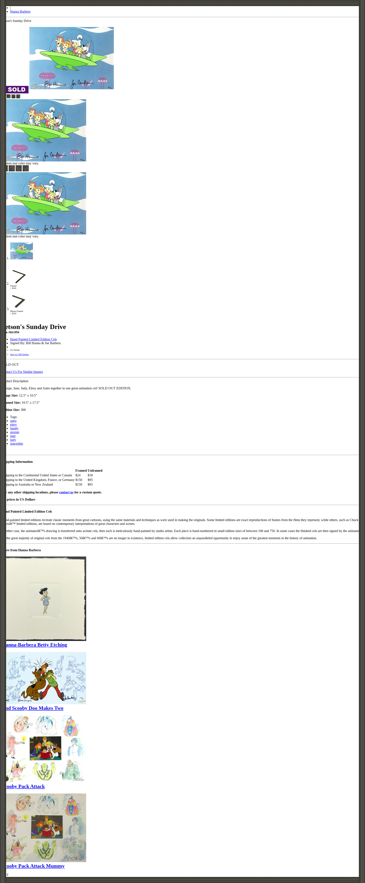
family (14, 428)
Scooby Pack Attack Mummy (33, 866)
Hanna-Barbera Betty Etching (34, 644)
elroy (13, 424)
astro (13, 421)
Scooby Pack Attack (23, 786)
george (14, 432)
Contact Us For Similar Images (22, 372)
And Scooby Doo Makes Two (32, 708)
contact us (66, 492)
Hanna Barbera (20, 11)
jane (13, 436)
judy (13, 440)
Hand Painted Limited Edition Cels (33, 339)
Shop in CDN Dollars (19, 354)
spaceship (16, 443)
